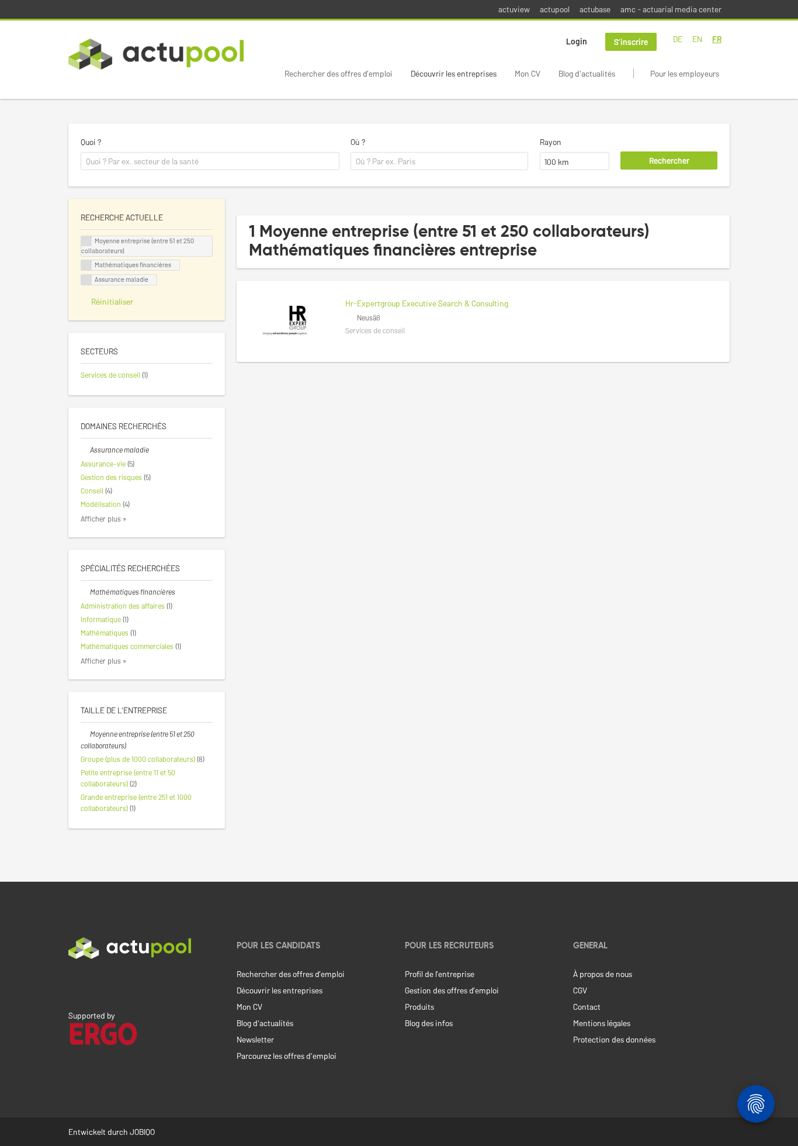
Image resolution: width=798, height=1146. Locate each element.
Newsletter (255, 1039)
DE (677, 39)
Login (576, 41)
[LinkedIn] (74, 983)
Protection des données (614, 1039)
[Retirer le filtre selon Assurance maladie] (85, 449)
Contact (587, 1007)
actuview (514, 9)
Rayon (550, 142)
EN (697, 39)
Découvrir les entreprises (454, 73)
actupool (555, 9)
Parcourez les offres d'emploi (286, 1056)
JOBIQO (142, 1132)
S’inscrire (631, 42)
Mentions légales (601, 1023)
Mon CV (527, 73)
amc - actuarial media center (670, 9)
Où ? (358, 142)
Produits (419, 1007)
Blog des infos (429, 1023)
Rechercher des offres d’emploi (338, 73)
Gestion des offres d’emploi (452, 990)
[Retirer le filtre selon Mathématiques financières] (85, 591)
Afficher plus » (104, 518)
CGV (580, 990)
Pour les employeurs (684, 73)
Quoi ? (91, 142)
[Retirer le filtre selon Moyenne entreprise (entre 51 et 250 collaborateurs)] (85, 733)
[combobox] (210, 161)
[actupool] (156, 54)
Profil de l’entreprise (439, 974)
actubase (595, 9)
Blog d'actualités (586, 73)
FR (716, 39)
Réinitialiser (112, 301)
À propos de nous (602, 974)
